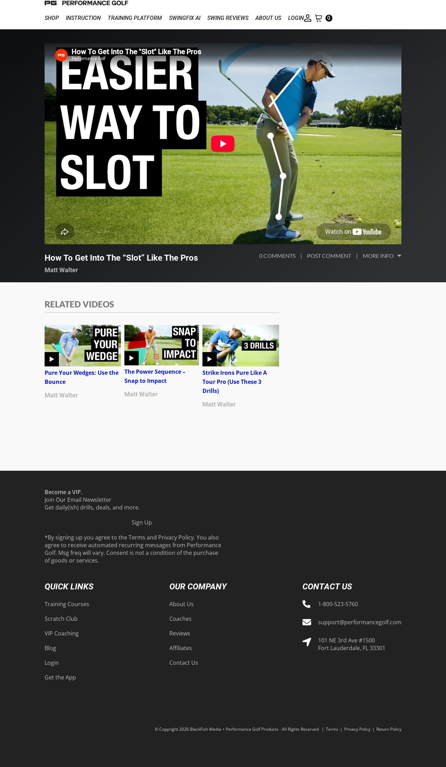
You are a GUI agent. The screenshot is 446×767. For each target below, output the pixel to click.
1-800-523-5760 (338, 604)
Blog (50, 648)
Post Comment (329, 255)
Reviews (179, 633)
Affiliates (180, 648)
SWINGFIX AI (184, 18)
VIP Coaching (62, 633)
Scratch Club (61, 619)
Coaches (180, 619)
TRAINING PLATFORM (135, 18)
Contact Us (183, 663)
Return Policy (388, 729)
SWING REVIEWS (227, 18)
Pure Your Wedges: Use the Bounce (81, 377)
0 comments (277, 255)
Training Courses (67, 604)
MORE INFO (378, 255)
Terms (137, 537)
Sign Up (142, 522)
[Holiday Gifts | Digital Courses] (86, 3)
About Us (181, 604)
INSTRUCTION (83, 18)
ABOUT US (268, 18)
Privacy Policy (176, 537)
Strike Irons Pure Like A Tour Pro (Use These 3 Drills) (234, 382)
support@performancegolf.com (359, 622)
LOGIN (296, 18)
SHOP (52, 18)
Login (52, 663)
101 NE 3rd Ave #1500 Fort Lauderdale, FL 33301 (351, 644)
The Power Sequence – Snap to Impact (154, 376)
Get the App (60, 677)
